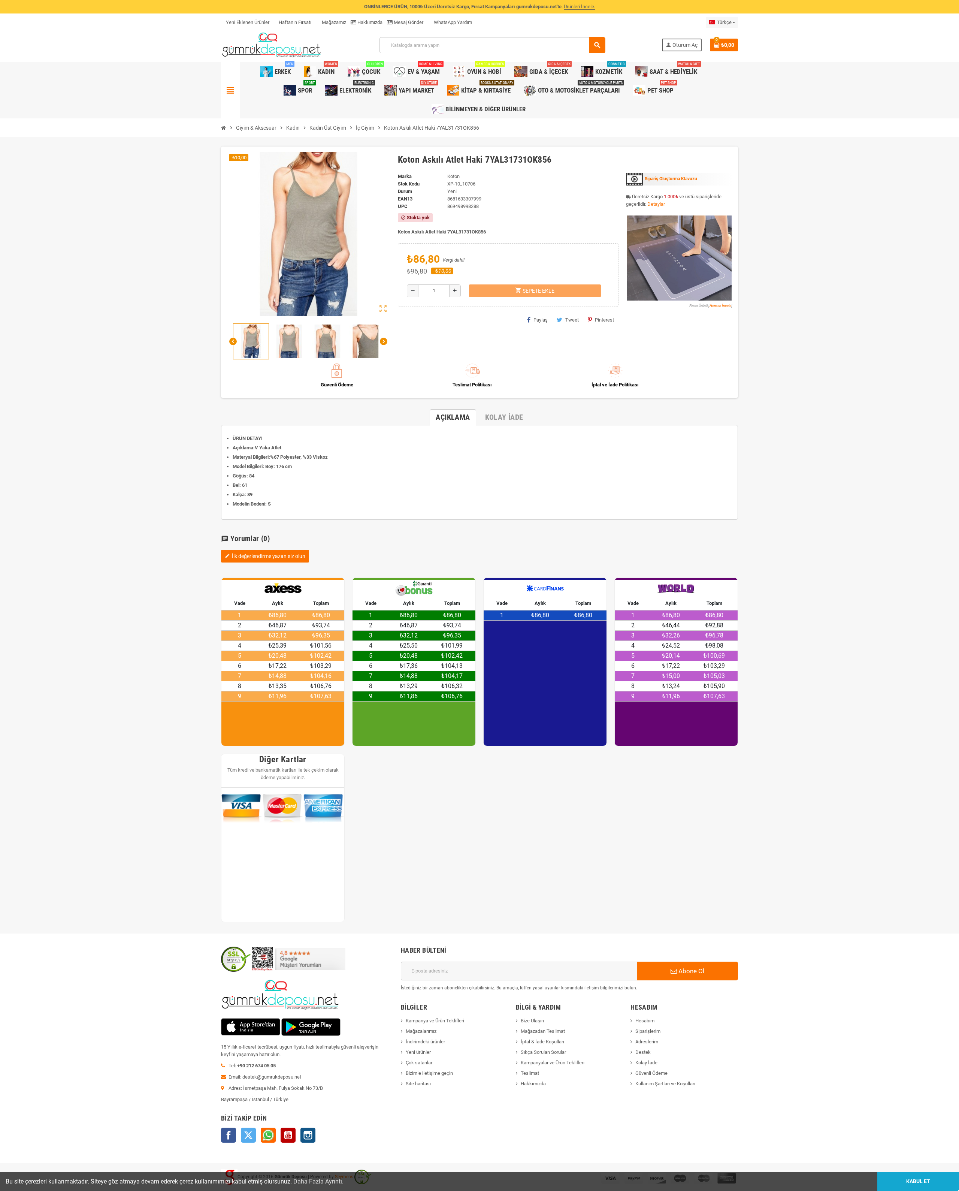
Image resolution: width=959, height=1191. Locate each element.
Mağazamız (333, 22)
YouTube (288, 1135)
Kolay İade (646, 1062)
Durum (405, 191)
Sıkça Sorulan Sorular (543, 1052)
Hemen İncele (720, 305)
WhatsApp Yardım (452, 22)
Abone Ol (690, 971)
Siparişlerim (647, 1031)
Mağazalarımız (421, 1031)
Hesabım (644, 1020)
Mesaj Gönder (408, 22)
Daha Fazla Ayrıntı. (318, 1181)
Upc (403, 206)
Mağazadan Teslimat (543, 1031)
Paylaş (540, 320)
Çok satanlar (419, 1062)
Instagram (307, 1135)
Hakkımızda (369, 22)
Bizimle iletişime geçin (429, 1073)
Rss (268, 1135)
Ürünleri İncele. (579, 6)
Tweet (572, 320)
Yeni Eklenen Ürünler (247, 22)
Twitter (248, 1135)
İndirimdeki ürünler (425, 1041)
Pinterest (604, 320)
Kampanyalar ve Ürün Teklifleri (552, 1062)
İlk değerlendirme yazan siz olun (265, 556)
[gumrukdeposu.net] (272, 45)
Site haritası (418, 1083)
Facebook (228, 1135)
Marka (405, 176)
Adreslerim (646, 1041)
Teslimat (530, 1073)
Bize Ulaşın (532, 1020)
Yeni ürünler (418, 1052)
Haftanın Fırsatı (295, 22)
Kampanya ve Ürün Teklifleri (435, 1020)
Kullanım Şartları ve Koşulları (665, 1083)
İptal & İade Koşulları (542, 1041)
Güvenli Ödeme (651, 1073)
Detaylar (656, 204)
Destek (643, 1052)
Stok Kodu (409, 184)
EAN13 (405, 199)
